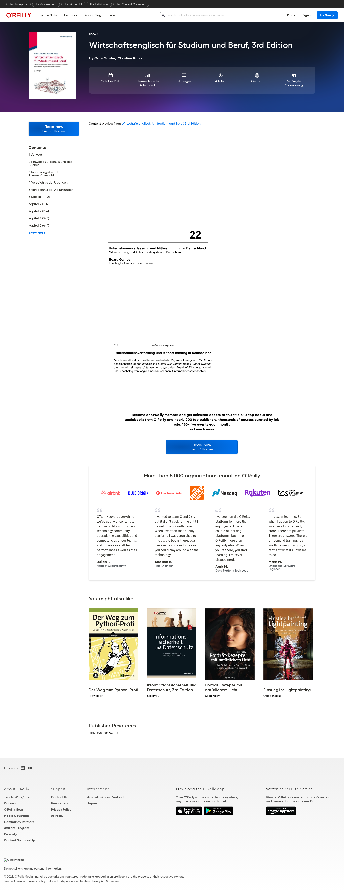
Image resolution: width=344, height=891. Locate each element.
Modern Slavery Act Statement (100, 881)
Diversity (10, 834)
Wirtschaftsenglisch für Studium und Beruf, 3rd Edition (161, 123)
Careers (10, 803)
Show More (37, 232)
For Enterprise (18, 4)
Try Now (325, 15)
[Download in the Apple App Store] (189, 814)
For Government (46, 4)
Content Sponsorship (19, 840)
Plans (291, 15)
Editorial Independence (63, 881)
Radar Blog (92, 15)
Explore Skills (47, 15)
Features (70, 15)
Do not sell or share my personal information (32, 868)
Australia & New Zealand (105, 797)
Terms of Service (14, 881)
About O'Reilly (16, 789)
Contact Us (59, 797)
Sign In (307, 15)
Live (112, 15)
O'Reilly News (13, 809)
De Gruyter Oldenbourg (294, 83)
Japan (92, 803)
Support (58, 789)
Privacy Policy (61, 809)
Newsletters (59, 803)
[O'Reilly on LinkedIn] (23, 768)
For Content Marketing (131, 4)
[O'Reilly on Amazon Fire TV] (281, 814)
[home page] (18, 15)
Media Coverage (16, 816)
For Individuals (99, 4)
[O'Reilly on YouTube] (30, 768)
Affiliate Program (16, 828)
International (98, 789)
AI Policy (57, 816)
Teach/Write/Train (17, 797)
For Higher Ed (73, 4)
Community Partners (19, 822)
